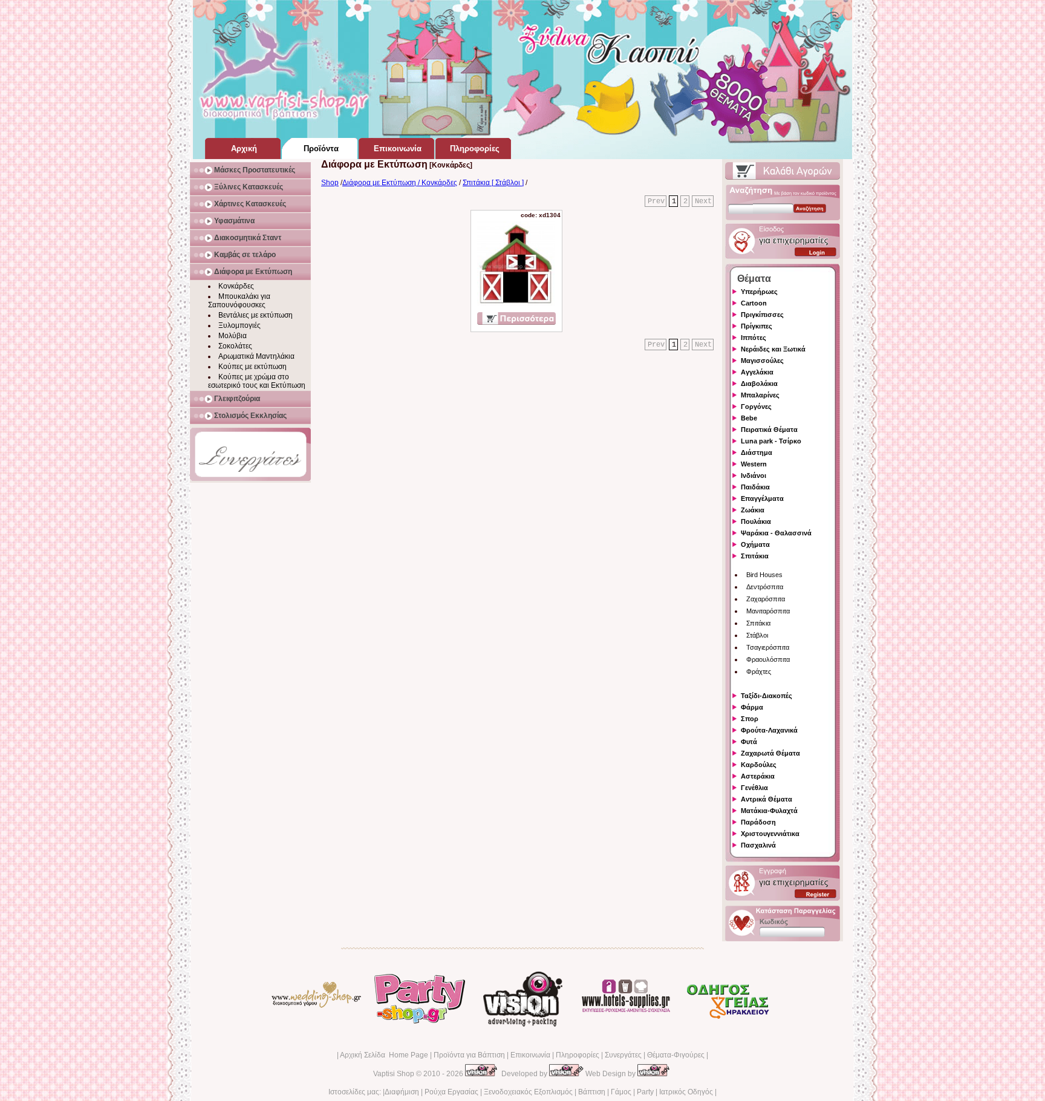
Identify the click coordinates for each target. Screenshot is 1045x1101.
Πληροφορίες (577, 1055)
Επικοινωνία (530, 1055)
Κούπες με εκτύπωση (252, 366)
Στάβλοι (757, 635)
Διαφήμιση (402, 1092)
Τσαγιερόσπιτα (767, 647)
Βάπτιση (591, 1092)
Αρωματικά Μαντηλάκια (256, 356)
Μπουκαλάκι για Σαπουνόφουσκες (239, 300)
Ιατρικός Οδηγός (686, 1092)
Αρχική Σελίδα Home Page (384, 1055)
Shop (330, 182)
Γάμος (621, 1092)
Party (645, 1092)
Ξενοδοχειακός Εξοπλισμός (528, 1092)
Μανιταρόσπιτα (768, 611)
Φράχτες (758, 671)
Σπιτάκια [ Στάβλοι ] (493, 182)
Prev (656, 201)
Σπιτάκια (758, 623)
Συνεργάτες (623, 1055)
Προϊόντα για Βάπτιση (469, 1055)
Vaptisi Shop (393, 1074)
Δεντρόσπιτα (764, 586)
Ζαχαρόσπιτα (765, 599)
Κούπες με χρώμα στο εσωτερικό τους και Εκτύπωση (256, 381)
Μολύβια (232, 336)
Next (703, 201)
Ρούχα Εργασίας (451, 1092)
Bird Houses (764, 574)
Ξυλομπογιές (239, 325)
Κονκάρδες (236, 286)
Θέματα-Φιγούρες (676, 1055)
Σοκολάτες (235, 346)
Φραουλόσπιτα (768, 659)
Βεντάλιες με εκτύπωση (255, 315)
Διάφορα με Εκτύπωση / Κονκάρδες (399, 182)
